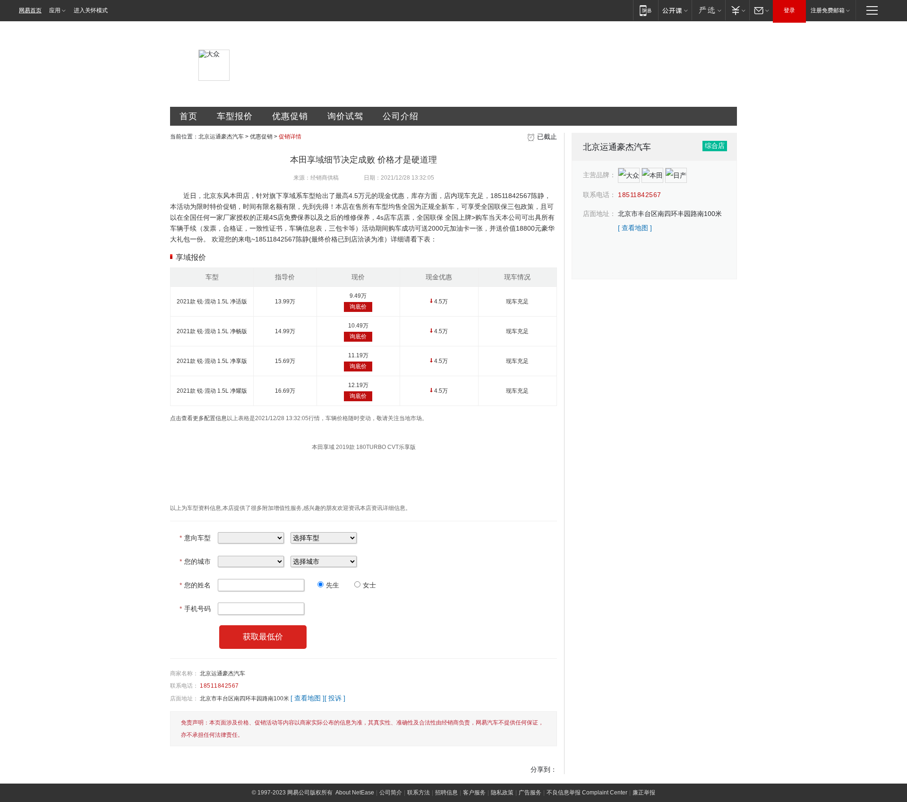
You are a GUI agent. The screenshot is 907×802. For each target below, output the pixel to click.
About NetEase (354, 792)
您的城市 (195, 561)
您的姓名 (195, 585)
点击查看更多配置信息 (198, 418)
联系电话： (184, 685)
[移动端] (645, 10)
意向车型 (195, 538)
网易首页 (30, 10)
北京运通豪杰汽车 (221, 136)
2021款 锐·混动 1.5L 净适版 (212, 301)
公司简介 (390, 792)
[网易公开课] (675, 10)
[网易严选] (708, 10)
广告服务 (530, 792)
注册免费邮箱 (828, 10)
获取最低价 (263, 636)
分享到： (544, 769)
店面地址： (184, 698)
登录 (789, 10)
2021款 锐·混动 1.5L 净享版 (212, 361)
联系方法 (418, 792)
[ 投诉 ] (335, 698)
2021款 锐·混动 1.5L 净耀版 (212, 391)
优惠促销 (290, 116)
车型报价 (235, 116)
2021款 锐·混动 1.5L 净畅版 (212, 331)
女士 (369, 585)
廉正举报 (644, 792)
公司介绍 (401, 116)
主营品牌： (599, 175)
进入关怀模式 (91, 10)
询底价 (358, 306)
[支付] (737, 10)
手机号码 (195, 608)
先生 (332, 585)
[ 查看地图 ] (308, 698)
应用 (54, 10)
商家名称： (184, 673)
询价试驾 (345, 116)
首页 (188, 116)
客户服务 (474, 792)
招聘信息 (446, 792)
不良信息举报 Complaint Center (587, 792)
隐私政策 (502, 792)
